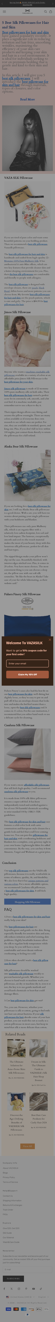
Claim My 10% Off (27, 674)
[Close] (50, 639)
